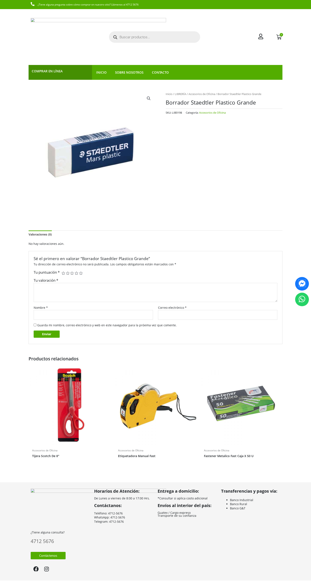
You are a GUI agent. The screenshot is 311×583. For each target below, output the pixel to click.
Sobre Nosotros (129, 72)
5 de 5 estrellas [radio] (81, 273)
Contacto (160, 72)
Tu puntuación (47, 272)
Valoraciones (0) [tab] (40, 234)
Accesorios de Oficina (202, 94)
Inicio (101, 72)
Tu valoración (46, 280)
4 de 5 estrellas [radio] (76, 273)
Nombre (41, 308)
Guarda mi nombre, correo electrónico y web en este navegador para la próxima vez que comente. (107, 325)
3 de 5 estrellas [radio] (72, 273)
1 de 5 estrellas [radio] (63, 273)
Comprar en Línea (47, 71)
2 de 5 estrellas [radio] (68, 273)
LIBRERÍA (180, 94)
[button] (149, 98)
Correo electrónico (172, 308)
